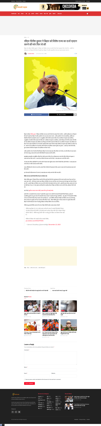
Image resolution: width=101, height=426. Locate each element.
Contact (24, 1)
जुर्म (29, 13)
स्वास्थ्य (41, 13)
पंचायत (22, 13)
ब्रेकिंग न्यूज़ (49, 409)
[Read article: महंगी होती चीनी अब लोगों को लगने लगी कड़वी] (69, 306)
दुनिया (50, 13)
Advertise (13, 1)
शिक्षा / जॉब (46, 13)
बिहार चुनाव (49, 407)
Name (26, 367)
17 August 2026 (64, 335)
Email (26, 373)
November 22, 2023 (54, 224)
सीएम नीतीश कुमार (42, 267)
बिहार (28, 267)
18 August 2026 (28, 335)
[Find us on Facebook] (12, 412)
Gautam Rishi (31, 53)
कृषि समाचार (40, 406)
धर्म (47, 400)
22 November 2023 (39, 53)
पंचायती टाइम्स (13, 13)
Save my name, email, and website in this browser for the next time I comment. (43, 379)
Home (25, 37)
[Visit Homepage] (20, 7)
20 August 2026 (64, 316)
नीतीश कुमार (33, 134)
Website (53, 373)
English (60, 13)
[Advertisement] (50, 25)
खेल (26, 13)
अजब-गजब (40, 402)
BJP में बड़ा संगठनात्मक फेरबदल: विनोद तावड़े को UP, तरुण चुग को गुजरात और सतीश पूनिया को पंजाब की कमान (50, 334)
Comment (27, 350)
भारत (19, 13)
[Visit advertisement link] (65, 7)
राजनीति (57, 400)
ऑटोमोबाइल (40, 404)
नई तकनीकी (49, 402)
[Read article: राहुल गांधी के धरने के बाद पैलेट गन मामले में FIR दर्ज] (32, 306)
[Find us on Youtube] (19, 412)
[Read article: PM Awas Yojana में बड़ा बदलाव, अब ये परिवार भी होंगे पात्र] (32, 325)
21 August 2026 (28, 316)
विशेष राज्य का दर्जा (34, 267)
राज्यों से (32, 13)
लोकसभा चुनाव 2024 (58, 404)
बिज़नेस (54, 13)
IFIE (39, 398)
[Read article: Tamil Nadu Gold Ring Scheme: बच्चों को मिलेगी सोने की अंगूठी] (69, 406)
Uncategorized (41, 400)
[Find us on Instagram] (16, 412)
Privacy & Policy (19, 1)
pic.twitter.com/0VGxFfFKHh (34, 221)
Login (88, 1)
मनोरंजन (36, 13)
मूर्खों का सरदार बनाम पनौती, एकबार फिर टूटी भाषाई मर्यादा (41, 190)
